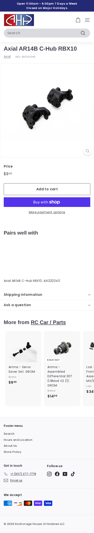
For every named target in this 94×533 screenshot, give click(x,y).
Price (8, 166)
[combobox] (47, 33)
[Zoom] (88, 151)
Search (9, 434)
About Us (10, 446)
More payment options (47, 212)
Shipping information (23, 294)
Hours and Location (18, 440)
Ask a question (17, 305)
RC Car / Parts (48, 322)
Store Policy (12, 452)
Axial (7, 56)
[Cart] (78, 20)
